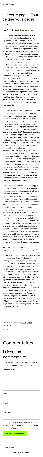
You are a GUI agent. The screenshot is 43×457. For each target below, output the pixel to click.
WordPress (26, 453)
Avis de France (8, 4)
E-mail (6, 403)
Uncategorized (27, 323)
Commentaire (9, 370)
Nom (5, 393)
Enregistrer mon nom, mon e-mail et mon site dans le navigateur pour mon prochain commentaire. (22, 425)
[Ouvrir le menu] (39, 4)
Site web (6, 413)
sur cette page (28, 30)
